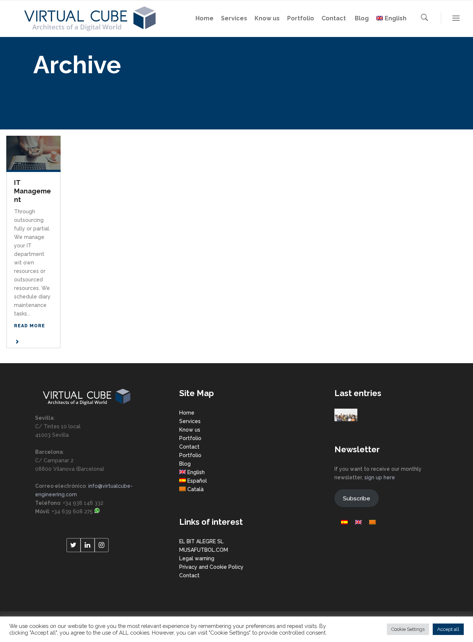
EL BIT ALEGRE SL (201, 541)
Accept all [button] (448, 629)
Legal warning (196, 558)
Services (190, 421)
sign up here (379, 477)
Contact (189, 447)
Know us (189, 430)
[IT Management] (33, 152)
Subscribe (356, 498)
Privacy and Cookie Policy (211, 567)
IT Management (32, 191)
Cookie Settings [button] (408, 629)
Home (186, 413)
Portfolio (190, 438)
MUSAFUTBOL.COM (203, 550)
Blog (185, 464)
